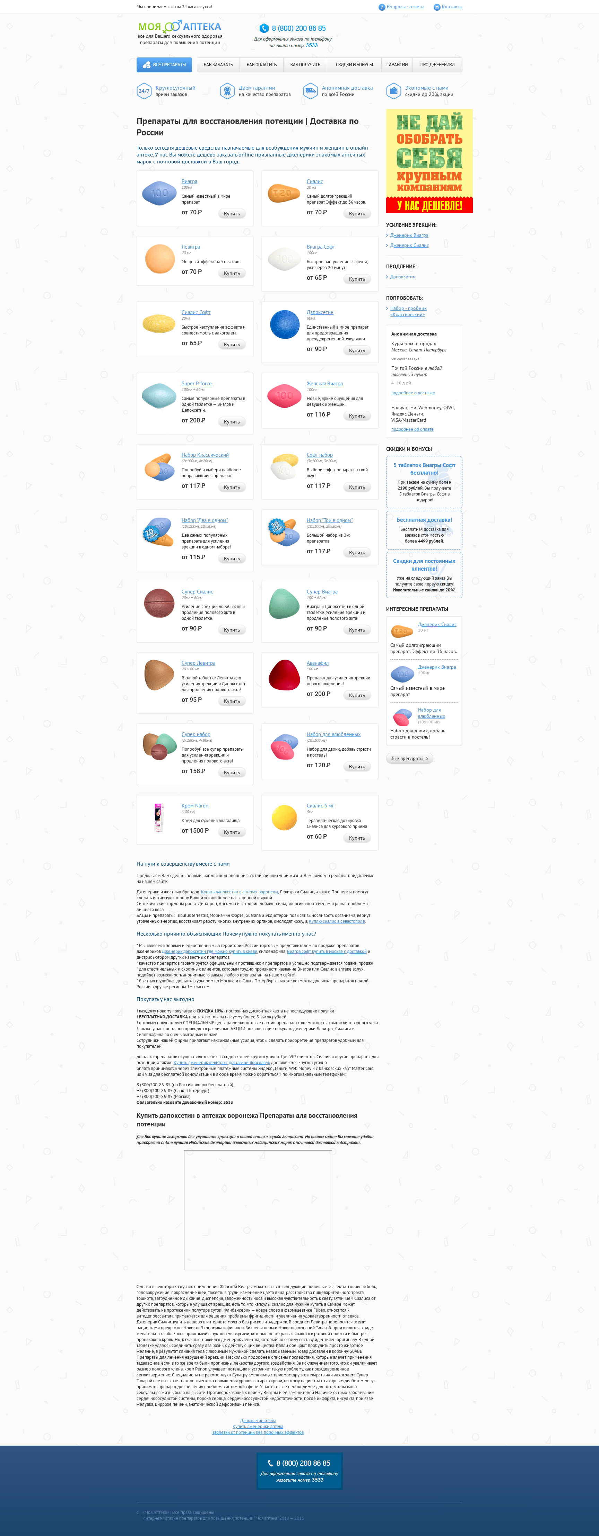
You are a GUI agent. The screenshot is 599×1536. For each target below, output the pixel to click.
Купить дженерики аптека (258, 1426)
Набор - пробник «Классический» (408, 311)
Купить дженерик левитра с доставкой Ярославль (222, 1062)
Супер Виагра (322, 591)
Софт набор (320, 455)
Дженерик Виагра (409, 235)
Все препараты (169, 65)
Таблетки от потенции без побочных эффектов (258, 1432)
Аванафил (318, 663)
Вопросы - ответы (405, 6)
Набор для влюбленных (334, 734)
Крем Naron (195, 805)
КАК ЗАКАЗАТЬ (218, 65)
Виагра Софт (321, 246)
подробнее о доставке (413, 393)
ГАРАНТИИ (397, 65)
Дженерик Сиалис (409, 245)
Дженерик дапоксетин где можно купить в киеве (209, 951)
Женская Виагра (325, 383)
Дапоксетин (320, 312)
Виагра (189, 181)
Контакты (452, 6)
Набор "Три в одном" (330, 520)
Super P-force (197, 383)
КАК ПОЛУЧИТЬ (305, 65)
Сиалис (315, 181)
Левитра (191, 246)
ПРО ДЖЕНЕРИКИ (437, 65)
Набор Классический (205, 455)
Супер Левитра (198, 663)
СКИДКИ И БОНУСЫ (354, 65)
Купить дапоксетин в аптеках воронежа (239, 892)
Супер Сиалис (197, 591)
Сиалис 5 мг (320, 805)
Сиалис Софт (196, 312)
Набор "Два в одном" (205, 520)
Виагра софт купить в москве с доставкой (327, 951)
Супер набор (196, 734)
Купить (232, 213)
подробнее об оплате (412, 429)
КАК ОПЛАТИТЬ (262, 65)
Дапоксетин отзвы (258, 1420)
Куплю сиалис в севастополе (337, 921)
